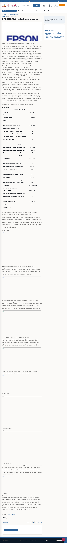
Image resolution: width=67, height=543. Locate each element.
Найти (36, 5)
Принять (60, 540)
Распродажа (39, 10)
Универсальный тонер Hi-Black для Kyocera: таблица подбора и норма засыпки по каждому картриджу (54, 37)
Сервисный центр (15, 1)
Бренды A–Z (21, 10)
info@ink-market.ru (61, 1)
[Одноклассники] (41, 522)
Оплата (8, 1)
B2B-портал (28, 1)
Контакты (58, 10)
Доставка (4, 1)
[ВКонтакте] (36, 522)
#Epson (4, 517)
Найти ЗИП (22, 1)
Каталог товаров (9, 10)
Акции (27, 10)
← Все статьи (5, 522)
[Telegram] (33, 522)
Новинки (33, 10)
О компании (51, 10)
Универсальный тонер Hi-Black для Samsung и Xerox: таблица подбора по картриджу (53, 33)
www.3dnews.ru (11, 514)
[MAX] (39, 522)
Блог (45, 10)
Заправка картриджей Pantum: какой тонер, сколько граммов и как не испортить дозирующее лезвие (54, 29)
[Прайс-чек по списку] (31, 5)
